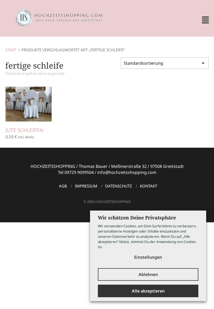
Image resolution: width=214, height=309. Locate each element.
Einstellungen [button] (148, 257)
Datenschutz (118, 186)
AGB (63, 186)
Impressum (86, 186)
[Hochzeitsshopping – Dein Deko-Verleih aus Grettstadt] (54, 18)
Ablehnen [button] (148, 274)
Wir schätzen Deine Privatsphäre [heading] (137, 217)
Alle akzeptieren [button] (148, 291)
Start (10, 49)
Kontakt (148, 186)
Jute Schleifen (24, 130)
